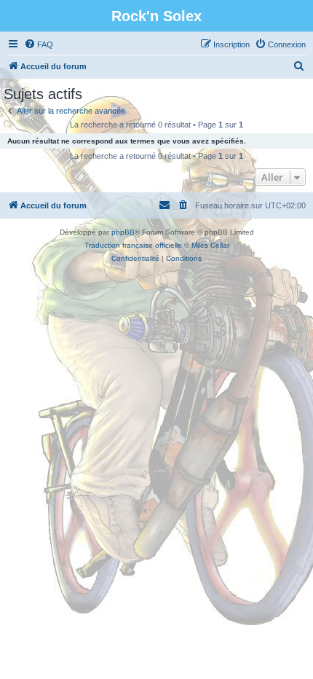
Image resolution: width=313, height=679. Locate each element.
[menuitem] (38, 44)
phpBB (123, 232)
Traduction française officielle (133, 245)
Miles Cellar (210, 245)
